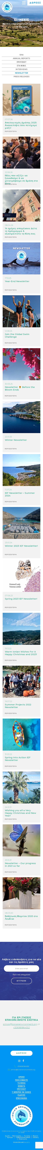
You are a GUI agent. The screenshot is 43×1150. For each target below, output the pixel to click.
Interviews (21, 69)
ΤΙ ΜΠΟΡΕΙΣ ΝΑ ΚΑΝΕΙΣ (21, 1092)
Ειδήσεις (21, 1095)
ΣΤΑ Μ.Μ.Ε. (21, 66)
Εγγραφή (21, 981)
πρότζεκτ (21, 62)
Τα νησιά (21, 1083)
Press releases (21, 77)
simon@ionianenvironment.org (20, 1024)
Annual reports (21, 58)
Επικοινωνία (21, 1098)
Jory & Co (27, 1142)
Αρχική (21, 1077)
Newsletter (21, 73)
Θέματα (21, 1086)
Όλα (21, 55)
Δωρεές (35, 2)
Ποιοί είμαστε (21, 1080)
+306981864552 (21, 1027)
